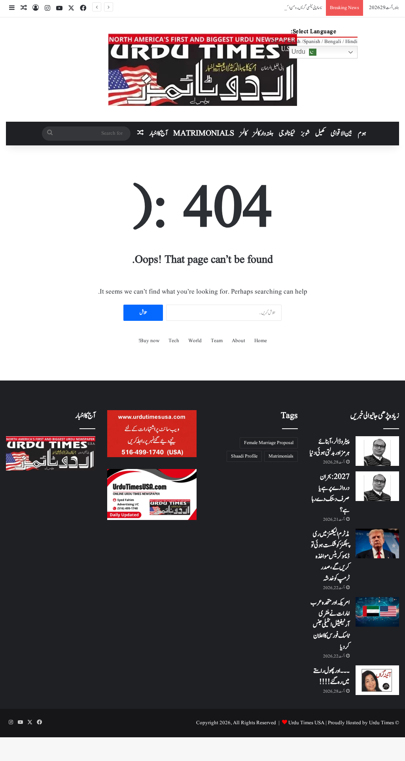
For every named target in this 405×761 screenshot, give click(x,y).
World (195, 341)
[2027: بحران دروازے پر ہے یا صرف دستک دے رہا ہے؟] (377, 486)
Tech (173, 341)
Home (260, 341)
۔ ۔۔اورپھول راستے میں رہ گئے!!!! (331, 676)
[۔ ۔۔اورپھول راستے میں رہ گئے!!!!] (377, 680)
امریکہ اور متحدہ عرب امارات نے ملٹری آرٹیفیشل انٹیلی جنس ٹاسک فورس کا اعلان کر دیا (330, 624)
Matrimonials (281, 456)
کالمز (243, 133)
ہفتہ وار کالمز (263, 133)
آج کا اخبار (158, 133)
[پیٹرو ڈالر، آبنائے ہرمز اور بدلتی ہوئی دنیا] (377, 451)
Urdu (299, 51)
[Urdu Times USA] (202, 69)
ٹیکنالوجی (287, 133)
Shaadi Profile (244, 456)
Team (217, 341)
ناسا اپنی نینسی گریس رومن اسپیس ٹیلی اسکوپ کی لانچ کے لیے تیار (283, 7)
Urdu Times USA (306, 723)
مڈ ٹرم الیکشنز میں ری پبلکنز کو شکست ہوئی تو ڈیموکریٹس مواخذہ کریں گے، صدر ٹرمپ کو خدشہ (330, 556)
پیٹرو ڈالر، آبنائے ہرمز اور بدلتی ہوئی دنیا (330, 447)
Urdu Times (381, 723)
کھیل (320, 133)
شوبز (305, 133)
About (238, 341)
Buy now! (148, 341)
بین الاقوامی (341, 133)
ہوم (362, 133)
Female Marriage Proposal (268, 442)
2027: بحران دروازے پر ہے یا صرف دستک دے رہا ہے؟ (331, 493)
